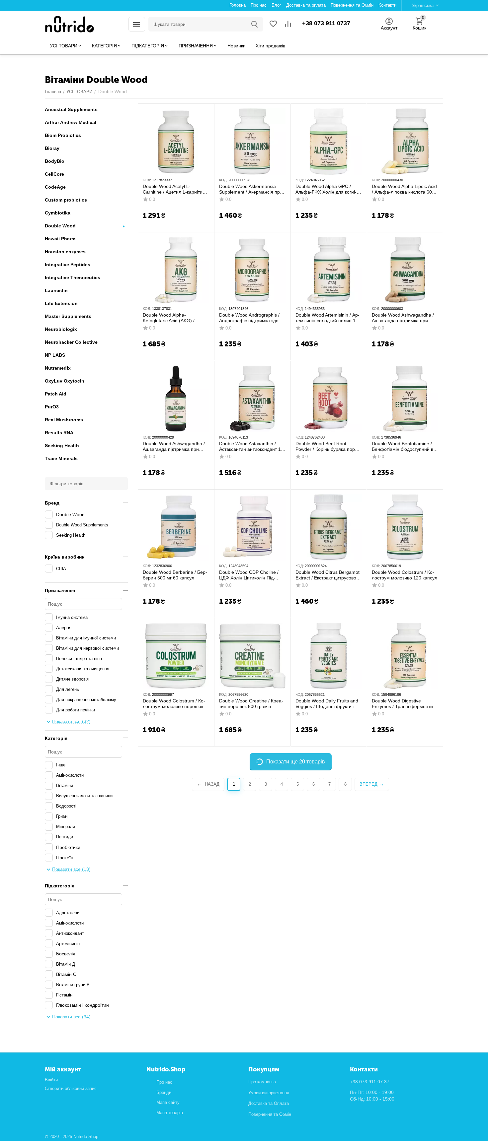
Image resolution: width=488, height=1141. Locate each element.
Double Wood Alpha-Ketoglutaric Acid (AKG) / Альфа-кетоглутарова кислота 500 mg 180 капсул (175, 318)
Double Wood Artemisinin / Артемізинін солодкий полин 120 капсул (328, 318)
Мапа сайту (168, 1102)
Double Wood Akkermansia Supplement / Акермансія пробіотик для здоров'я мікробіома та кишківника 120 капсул (251, 189)
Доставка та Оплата (268, 1103)
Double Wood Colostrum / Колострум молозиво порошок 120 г (174, 703)
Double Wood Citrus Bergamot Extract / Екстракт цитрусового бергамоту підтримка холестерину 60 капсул (328, 575)
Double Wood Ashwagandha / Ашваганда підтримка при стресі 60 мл (174, 446)
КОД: (147, 180)
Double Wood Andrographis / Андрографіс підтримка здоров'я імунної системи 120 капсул (249, 318)
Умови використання (268, 1092)
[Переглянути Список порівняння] (288, 24)
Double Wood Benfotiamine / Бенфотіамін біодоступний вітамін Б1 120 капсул (404, 446)
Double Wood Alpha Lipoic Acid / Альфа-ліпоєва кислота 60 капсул (404, 189)
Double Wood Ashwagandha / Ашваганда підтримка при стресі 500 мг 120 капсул (403, 318)
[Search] (254, 24)
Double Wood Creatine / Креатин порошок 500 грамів (251, 703)
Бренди (163, 1092)
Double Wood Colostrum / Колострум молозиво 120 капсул (404, 575)
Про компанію (262, 1081)
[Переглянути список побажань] (273, 24)
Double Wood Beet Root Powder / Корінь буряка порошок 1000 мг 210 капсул (327, 446)
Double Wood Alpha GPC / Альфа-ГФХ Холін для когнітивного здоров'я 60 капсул (326, 189)
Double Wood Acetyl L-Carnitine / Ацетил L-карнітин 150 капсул (174, 189)
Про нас (164, 1082)
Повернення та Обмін (269, 1114)
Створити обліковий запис (71, 1088)
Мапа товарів (169, 1112)
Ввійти (51, 1079)
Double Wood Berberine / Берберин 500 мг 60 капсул (175, 575)
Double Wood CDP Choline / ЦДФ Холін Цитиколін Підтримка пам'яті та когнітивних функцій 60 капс (251, 575)
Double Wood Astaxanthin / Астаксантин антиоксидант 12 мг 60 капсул (251, 446)
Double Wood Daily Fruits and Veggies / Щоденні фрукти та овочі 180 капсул (326, 703)
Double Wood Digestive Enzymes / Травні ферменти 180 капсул (402, 703)
